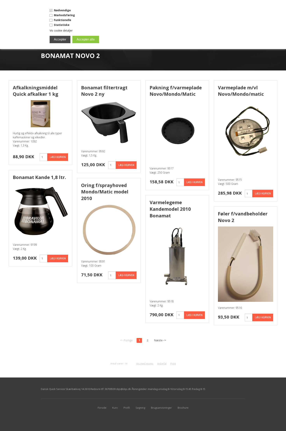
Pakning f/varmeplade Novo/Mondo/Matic (176, 90)
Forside (102, 407)
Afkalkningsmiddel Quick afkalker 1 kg (35, 90)
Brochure (183, 407)
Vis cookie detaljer (61, 30)
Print (173, 363)
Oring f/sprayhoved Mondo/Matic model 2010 (104, 191)
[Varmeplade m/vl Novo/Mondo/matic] (245, 137)
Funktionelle (62, 20)
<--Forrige (126, 340)
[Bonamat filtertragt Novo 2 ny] (108, 122)
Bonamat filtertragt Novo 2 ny (104, 90)
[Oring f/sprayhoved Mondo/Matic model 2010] (108, 230)
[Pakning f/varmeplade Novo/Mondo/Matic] (177, 131)
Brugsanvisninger (161, 407)
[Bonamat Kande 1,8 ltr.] (40, 210)
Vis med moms (144, 363)
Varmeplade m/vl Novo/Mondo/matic (241, 90)
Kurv (115, 407)
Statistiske (61, 25)
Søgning (140, 407)
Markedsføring (64, 15)
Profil (127, 407)
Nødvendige (62, 10)
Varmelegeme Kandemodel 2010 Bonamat (170, 209)
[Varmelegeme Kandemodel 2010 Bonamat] (177, 258)
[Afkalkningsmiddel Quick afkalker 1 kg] (40, 113)
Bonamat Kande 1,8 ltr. (39, 177)
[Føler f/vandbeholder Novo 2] (245, 264)
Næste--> (160, 340)
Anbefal (162, 363)
